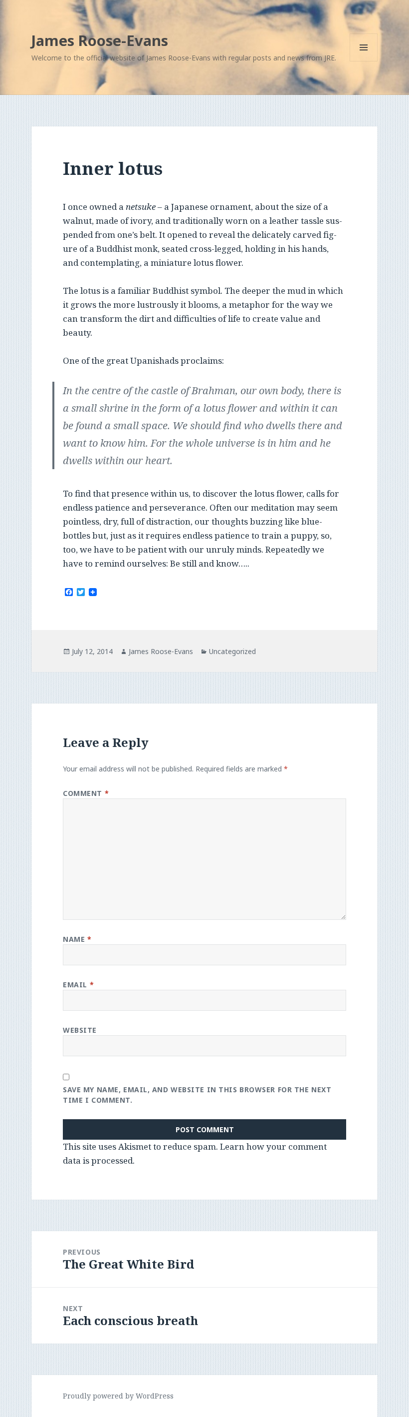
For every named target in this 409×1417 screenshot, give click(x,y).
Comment (86, 793)
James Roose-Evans (99, 40)
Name (77, 939)
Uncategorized (232, 651)
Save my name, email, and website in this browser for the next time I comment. (197, 1095)
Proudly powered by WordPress (118, 1396)
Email (78, 984)
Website (80, 1030)
